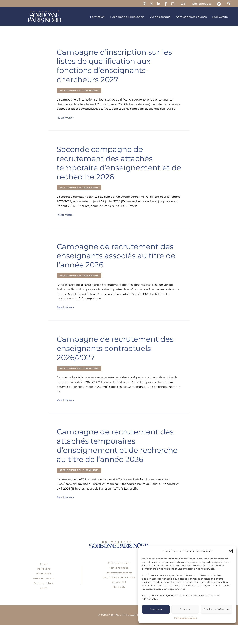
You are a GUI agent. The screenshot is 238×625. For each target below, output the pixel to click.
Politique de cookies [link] (185, 617)
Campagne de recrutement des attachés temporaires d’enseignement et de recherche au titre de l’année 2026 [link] (117, 445)
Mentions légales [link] (119, 567)
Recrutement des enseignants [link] (79, 90)
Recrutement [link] (43, 573)
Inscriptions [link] (43, 568)
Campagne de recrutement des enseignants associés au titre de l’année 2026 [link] (116, 255)
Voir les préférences (216, 609)
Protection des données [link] (119, 572)
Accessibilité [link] (119, 582)
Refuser (185, 609)
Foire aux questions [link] (43, 578)
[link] (144, 4)
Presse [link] (43, 564)
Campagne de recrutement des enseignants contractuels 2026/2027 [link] (115, 348)
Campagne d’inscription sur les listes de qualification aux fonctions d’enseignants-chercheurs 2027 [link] (114, 65)
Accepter (155, 609)
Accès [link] (43, 587)
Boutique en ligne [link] (44, 583)
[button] (230, 551)
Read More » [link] (65, 117)
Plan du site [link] (119, 587)
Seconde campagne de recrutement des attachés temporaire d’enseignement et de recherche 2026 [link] (119, 163)
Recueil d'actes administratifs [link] (119, 577)
